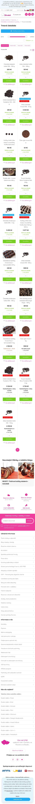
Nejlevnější (13, 45)
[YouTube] (22, 760)
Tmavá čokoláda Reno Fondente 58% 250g (26, 180)
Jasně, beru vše (17, 799)
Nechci (17, 796)
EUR (8, 10)
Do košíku (9, 80)
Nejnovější (27, 45)
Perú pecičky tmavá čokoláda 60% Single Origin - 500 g (26, 301)
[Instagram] (17, 760)
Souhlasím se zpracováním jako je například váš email (16, 526)
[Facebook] (13, 760)
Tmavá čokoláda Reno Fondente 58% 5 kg (26, 381)
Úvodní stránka (5, 20)
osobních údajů (22, 525)
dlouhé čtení (9, 790)
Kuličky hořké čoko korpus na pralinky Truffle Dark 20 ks (9, 142)
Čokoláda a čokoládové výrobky (10, 22)
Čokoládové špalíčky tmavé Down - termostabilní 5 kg (9, 341)
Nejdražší (20, 45)
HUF (11, 10)
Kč (5, 10)
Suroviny (13, 20)
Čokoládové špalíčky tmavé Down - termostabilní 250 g (9, 263)
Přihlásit (29, 521)
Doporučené (5, 45)
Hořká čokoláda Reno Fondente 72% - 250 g (9, 102)
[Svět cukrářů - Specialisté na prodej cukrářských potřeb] (6, 14)
